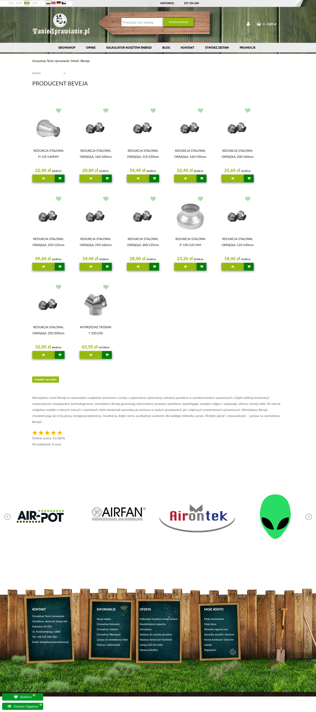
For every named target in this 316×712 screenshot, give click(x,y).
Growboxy (146, 629)
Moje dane (210, 624)
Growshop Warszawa (108, 634)
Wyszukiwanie (178, 22)
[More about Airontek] (197, 516)
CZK (11, 3)
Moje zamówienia (214, 619)
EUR (19, 3)
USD (35, 3)
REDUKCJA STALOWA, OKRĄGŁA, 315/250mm (143, 153)
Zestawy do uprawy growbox (156, 634)
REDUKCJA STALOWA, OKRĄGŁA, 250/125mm (48, 242)
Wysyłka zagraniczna (216, 629)
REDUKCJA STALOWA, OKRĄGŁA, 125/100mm (238, 242)
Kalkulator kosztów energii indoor (159, 619)
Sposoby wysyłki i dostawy (219, 634)
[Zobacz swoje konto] (248, 24)
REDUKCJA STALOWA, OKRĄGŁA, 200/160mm (238, 153)
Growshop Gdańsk (107, 629)
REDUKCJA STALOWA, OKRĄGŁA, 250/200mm (48, 330)
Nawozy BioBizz (149, 650)
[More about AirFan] (119, 516)
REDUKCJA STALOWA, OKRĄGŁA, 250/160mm (96, 242)
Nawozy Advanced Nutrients (156, 639)
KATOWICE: (167, 3)
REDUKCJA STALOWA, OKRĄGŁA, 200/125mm (143, 242)
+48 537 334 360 (47, 636)
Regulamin (210, 650)
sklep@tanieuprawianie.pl (54, 642)
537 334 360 (191, 3)
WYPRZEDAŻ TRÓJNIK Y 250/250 (95, 330)
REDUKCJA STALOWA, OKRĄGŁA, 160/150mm (190, 153)
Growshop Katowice (108, 624)
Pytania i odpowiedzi (108, 644)
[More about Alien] (276, 516)
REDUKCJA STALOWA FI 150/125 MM (190, 242)
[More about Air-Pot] (40, 516)
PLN (27, 3)
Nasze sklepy (104, 619)
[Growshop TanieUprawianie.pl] (61, 24)
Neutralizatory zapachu (153, 624)
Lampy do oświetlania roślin (112, 639)
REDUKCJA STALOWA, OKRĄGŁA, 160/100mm (96, 153)
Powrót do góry (45, 379)
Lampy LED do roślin (151, 644)
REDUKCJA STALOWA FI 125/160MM (48, 153)
